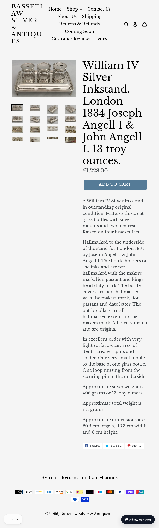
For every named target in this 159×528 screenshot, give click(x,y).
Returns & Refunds (79, 24)
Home (54, 9)
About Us (67, 16)
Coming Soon (79, 31)
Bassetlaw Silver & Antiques (28, 24)
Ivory (101, 38)
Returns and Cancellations (89, 477)
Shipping (92, 16)
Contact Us (99, 9)
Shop (73, 9)
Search (49, 477)
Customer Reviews (71, 38)
